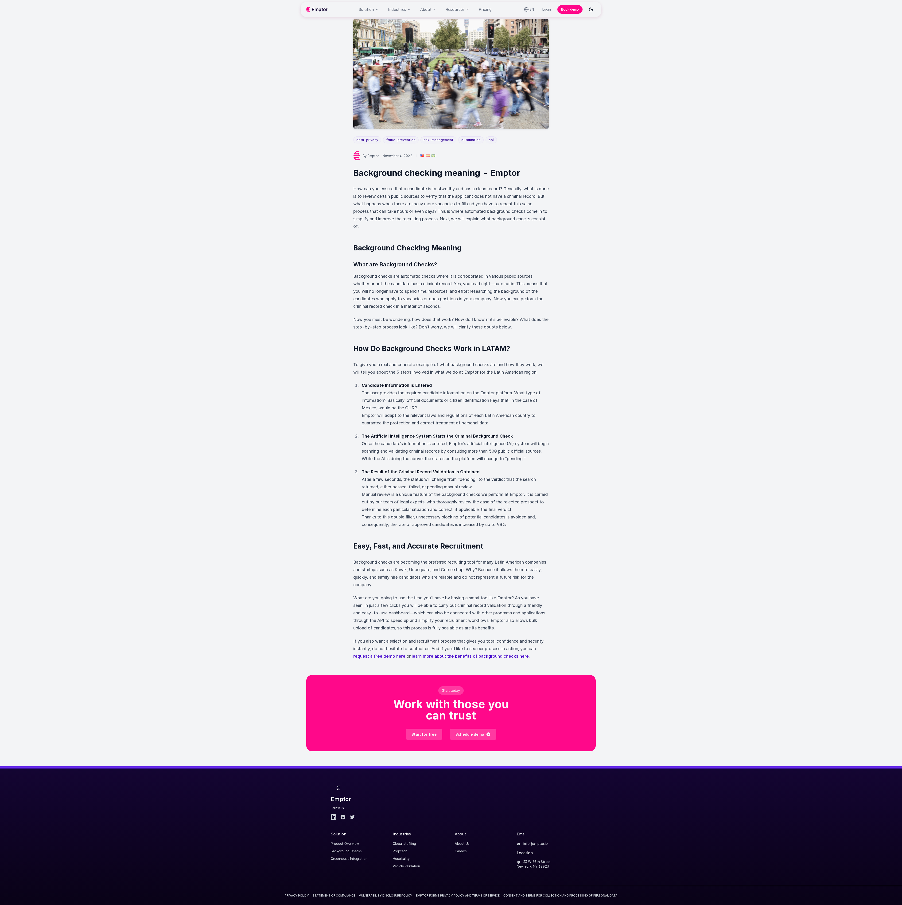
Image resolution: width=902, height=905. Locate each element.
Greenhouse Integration (349, 859)
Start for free (424, 734)
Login (546, 9)
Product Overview (345, 844)
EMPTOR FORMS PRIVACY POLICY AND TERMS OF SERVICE (458, 895)
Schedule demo (469, 734)
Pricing (485, 9)
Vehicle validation (406, 866)
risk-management (438, 140)
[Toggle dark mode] (591, 9)
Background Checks (346, 851)
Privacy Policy (297, 895)
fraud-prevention (401, 140)
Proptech (400, 851)
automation (471, 140)
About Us (462, 844)
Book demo (570, 9)
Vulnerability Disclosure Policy (385, 895)
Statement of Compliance (334, 895)
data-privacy (367, 140)
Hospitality (401, 859)
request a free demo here (379, 656)
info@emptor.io (535, 844)
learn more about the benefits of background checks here (470, 656)
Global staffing (404, 844)
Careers (461, 851)
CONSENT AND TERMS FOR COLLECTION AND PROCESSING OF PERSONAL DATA (560, 895)
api (491, 140)
